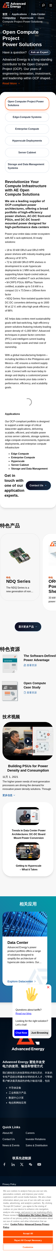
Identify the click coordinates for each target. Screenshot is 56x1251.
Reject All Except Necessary (28, 1240)
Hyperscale (27, 18)
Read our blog (23, 1013)
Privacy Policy (9, 1184)
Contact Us (36, 485)
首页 (5, 14)
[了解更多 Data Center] (24, 924)
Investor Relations (36, 1139)
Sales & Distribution (37, 1145)
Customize (28, 1247)
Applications (19, 14)
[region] (28, 1218)
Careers (30, 1133)
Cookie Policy (17, 1224)
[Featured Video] (28, 741)
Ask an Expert (39, 52)
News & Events (10, 1145)
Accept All (28, 1233)
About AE (7, 1133)
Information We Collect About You (35, 1215)
